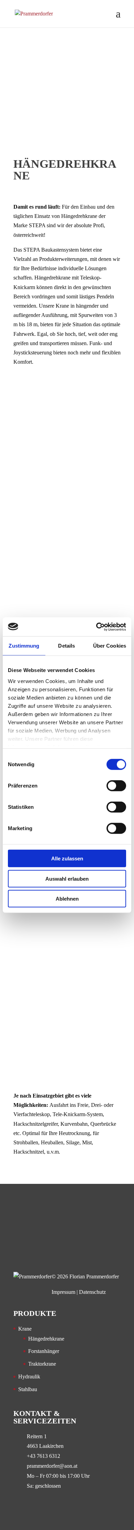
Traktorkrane (42, 1364)
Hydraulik (29, 1376)
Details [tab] (66, 646)
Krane (25, 1329)
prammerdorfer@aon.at (52, 1466)
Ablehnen (67, 899)
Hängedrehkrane (46, 1339)
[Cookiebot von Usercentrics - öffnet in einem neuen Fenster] (96, 626)
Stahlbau (27, 1389)
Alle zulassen (67, 858)
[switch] (116, 785)
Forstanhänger (43, 1351)
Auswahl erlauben (67, 878)
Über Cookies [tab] (109, 646)
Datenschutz (92, 1292)
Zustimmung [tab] (24, 646)
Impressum (63, 1292)
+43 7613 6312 (43, 1456)
